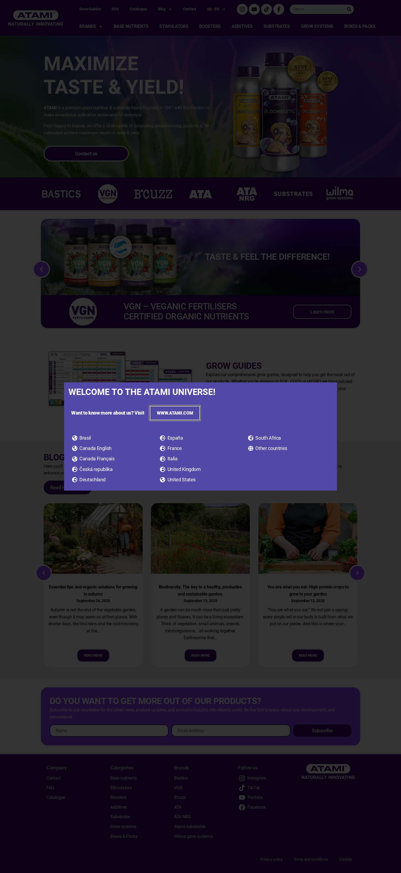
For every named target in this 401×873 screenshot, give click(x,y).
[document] (200, 436)
